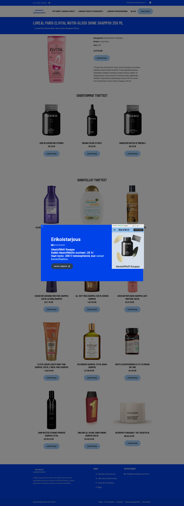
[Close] (42, 226)
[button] (62, 266)
